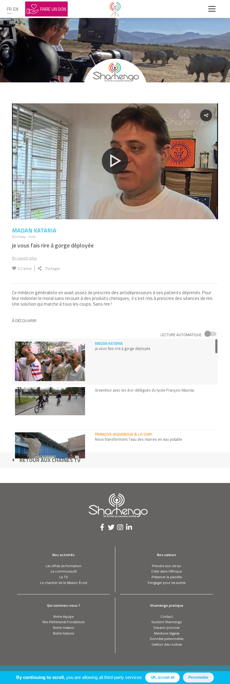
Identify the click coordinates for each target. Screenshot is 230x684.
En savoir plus (24, 258)
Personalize (198, 677)
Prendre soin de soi (166, 565)
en (15, 9)
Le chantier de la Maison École (63, 582)
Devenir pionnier (167, 627)
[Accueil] (115, 9)
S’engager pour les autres (166, 582)
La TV (63, 576)
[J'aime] (14, 268)
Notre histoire (63, 633)
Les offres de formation (63, 565)
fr (9, 9)
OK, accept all (162, 677)
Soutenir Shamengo (167, 621)
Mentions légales (166, 633)
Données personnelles (166, 638)
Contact (167, 616)
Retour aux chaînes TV (50, 460)
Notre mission (63, 627)
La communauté (64, 571)
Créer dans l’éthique (166, 571)
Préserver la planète (167, 576)
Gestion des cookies (167, 644)
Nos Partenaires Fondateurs (63, 621)
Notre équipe (63, 616)
